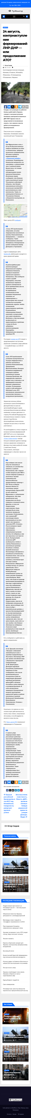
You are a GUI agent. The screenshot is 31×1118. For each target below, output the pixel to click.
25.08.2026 (9, 1021)
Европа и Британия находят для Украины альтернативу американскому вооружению (15, 944)
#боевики (6, 72)
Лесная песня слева (9, 967)
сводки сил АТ (15, 339)
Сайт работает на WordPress (10, 1108)
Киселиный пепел (8, 951)
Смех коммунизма (8, 984)
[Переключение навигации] (14, 16)
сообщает (18, 220)
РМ (15, 853)
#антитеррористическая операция (13, 70)
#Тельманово (7, 77)
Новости (5, 27)
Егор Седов (8, 65)
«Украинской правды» (13, 158)
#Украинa (15, 77)
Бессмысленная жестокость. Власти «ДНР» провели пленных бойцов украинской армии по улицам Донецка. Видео (21, 806)
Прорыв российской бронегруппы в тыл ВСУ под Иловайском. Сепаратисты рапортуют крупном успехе (9, 803)
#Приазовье (6, 75)
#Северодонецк (16, 75)
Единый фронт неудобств (11, 980)
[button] (24, 16)
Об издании (21, 1114)
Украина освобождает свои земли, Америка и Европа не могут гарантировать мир (13, 973)
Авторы (14, 1114)
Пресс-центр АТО (11, 722)
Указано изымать (8, 938)
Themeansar (16, 1110)
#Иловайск (19, 72)
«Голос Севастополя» (10, 438)
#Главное (12, 72)
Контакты (9, 1114)
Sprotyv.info (7, 254)
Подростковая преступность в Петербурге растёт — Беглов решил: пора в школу (14, 907)
